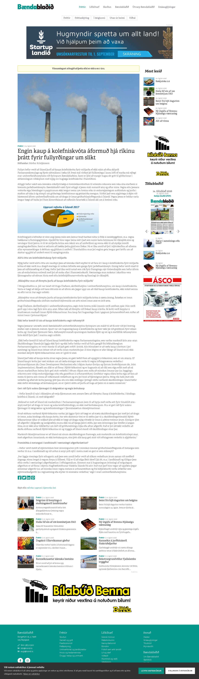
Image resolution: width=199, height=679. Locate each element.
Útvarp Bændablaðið (143, 6)
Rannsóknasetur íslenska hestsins (55, 559)
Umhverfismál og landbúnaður (73, 649)
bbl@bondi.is (26, 648)
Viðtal (132, 17)
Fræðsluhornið (66, 643)
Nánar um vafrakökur (31, 674)
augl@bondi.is (26, 651)
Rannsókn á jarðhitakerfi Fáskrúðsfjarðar (113, 542)
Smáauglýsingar (166, 6)
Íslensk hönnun (108, 637)
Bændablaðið (122, 6)
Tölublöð (147, 643)
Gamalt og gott (66, 640)
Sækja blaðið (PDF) (162, 196)
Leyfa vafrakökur (151, 671)
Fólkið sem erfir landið (111, 649)
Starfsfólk (147, 660)
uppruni (38, 488)
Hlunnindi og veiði (109, 659)
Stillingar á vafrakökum (180, 671)
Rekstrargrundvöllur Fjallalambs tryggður (117, 560)
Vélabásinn (106, 662)
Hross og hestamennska (70, 653)
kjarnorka (47, 488)
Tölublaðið (154, 183)
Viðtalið (105, 656)
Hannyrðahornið (109, 643)
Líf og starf (106, 653)
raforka (30, 488)
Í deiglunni (99, 17)
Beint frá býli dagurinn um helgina (118, 500)
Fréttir (82, 6)
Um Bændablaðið (151, 657)
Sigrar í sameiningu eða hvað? (168, 242)
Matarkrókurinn (108, 640)
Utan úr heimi (117, 17)
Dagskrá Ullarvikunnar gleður (53, 540)
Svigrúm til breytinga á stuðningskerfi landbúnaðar (51, 502)
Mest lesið (153, 71)
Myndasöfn (148, 646)
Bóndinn (105, 646)
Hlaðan (146, 637)
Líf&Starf (94, 6)
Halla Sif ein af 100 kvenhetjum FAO (56, 522)
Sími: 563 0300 (27, 645)
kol (54, 488)
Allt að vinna (162, 120)
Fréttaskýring (82, 17)
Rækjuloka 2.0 (163, 81)
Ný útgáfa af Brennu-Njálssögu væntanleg (116, 523)
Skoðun (107, 6)
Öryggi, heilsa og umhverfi (71, 656)
